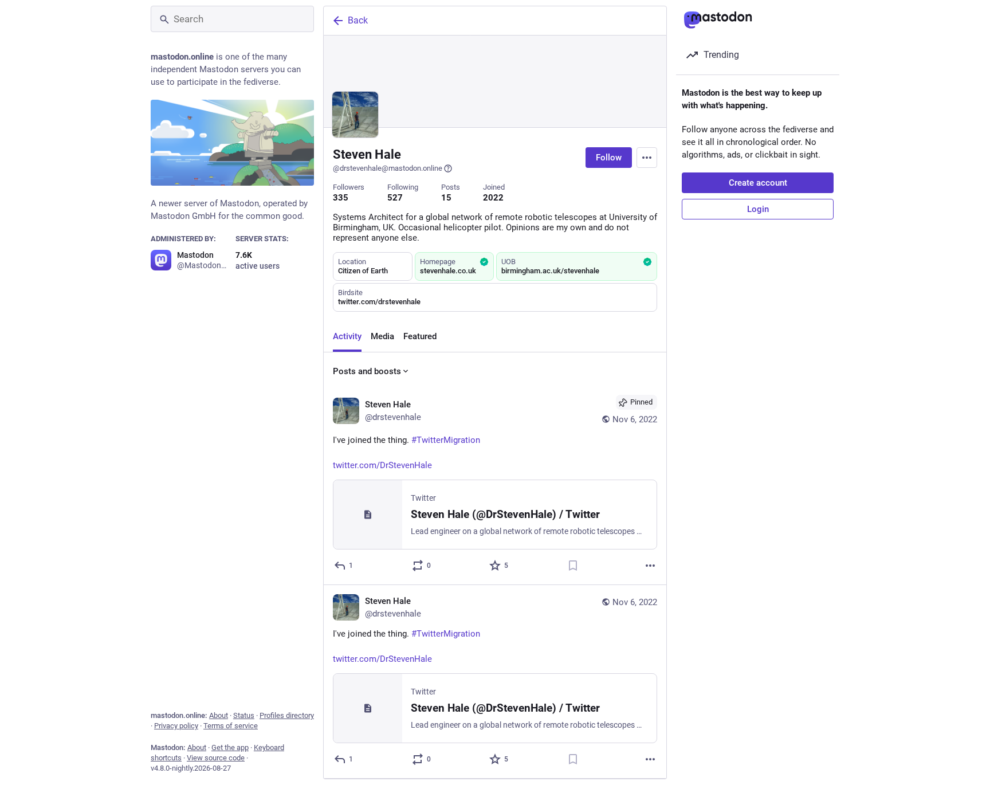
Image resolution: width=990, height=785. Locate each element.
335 (340, 198)
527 (395, 198)
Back (358, 20)
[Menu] (647, 157)
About (218, 715)
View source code (216, 757)
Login (758, 209)
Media (382, 336)
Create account (758, 183)
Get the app (230, 747)
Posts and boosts (367, 371)
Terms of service (230, 725)
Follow (609, 157)
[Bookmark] (573, 565)
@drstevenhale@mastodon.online (387, 168)
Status (243, 715)
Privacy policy (176, 725)
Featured (420, 336)
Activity (347, 336)
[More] (650, 565)
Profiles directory (287, 715)
